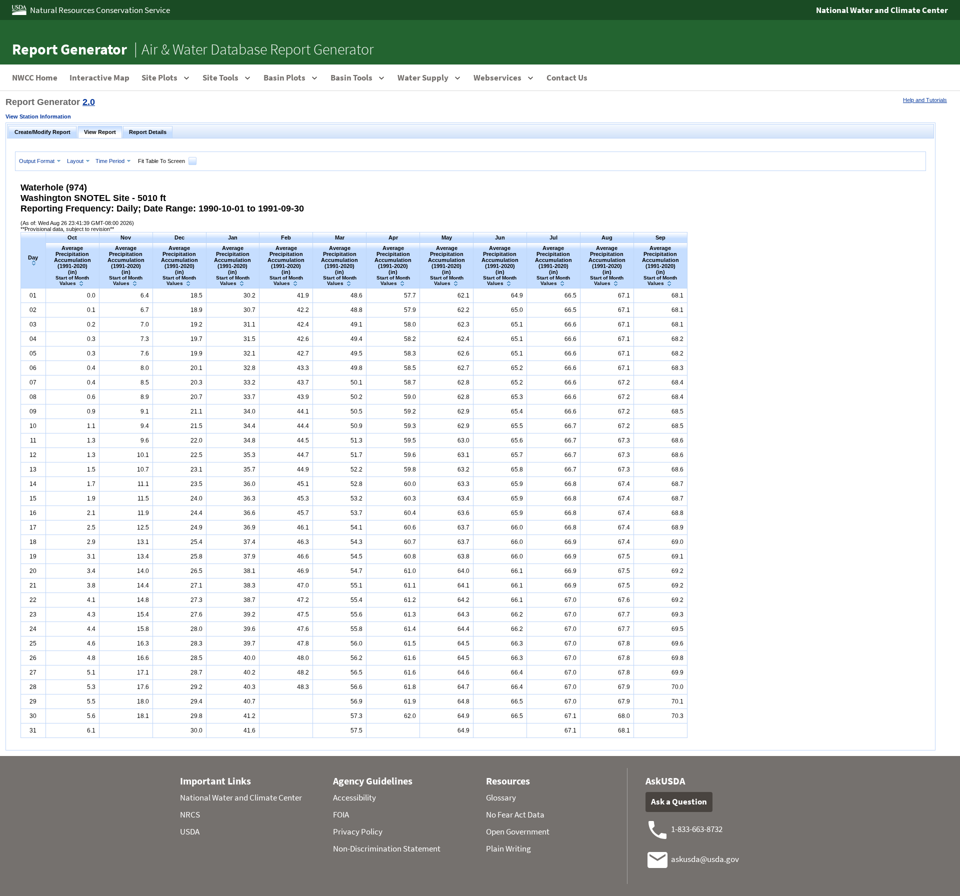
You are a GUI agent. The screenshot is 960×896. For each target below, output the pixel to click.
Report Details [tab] (147, 132)
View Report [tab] (100, 132)
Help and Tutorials (925, 100)
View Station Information (38, 117)
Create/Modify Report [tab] (42, 132)
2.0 (88, 102)
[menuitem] (41, 161)
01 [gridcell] (33, 295)
